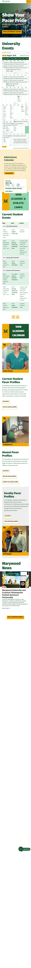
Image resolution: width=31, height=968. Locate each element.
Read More (6, 401)
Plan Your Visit (9, 173)
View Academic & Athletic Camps (18, 201)
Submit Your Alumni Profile (10, 482)
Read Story (5, 608)
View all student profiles (10, 407)
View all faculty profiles (11, 521)
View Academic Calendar (18, 331)
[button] (24, 849)
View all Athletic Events (12, 32)
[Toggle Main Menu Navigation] (28, 1)
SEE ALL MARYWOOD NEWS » (15, 617)
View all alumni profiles (9, 476)
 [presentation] (13, 185)
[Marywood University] (6, 1)
